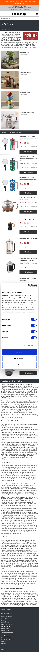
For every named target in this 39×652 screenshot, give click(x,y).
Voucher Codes (5, 626)
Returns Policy (5, 622)
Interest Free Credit (6, 624)
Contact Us (4, 619)
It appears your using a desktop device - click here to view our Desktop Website (19, 2)
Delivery (3, 621)
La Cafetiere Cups (25, 92)
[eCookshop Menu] (2, 14)
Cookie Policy (5, 628)
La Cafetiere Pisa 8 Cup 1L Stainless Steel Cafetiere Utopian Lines (29, 138)
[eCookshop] (19, 13)
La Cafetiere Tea (24, 52)
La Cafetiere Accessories (27, 112)
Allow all (19, 352)
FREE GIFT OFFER (19, 6)
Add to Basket (28, 152)
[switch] (34, 325)
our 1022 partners (14, 295)
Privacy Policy (5, 630)
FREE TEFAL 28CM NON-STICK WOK (19, 8)
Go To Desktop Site (6, 613)
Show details (28, 346)
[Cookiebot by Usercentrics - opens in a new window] (28, 285)
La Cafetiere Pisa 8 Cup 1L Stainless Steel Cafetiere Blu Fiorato (28, 179)
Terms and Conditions (7, 632)
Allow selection (19, 358)
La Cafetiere (8, 29)
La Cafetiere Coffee (25, 72)
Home (2, 29)
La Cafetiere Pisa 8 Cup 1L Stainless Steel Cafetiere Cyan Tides (28, 158)
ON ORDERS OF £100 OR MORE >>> (19, 9)
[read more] (24, 54)
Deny (19, 365)
